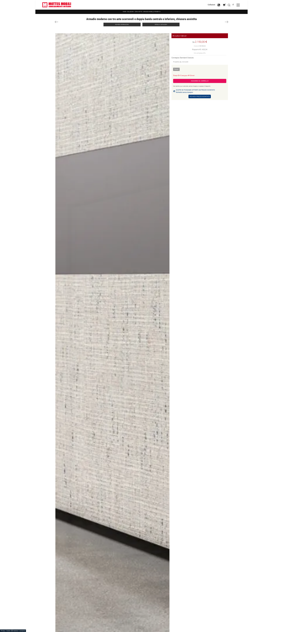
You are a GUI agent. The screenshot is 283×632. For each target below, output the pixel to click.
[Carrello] (224, 5)
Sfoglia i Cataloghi (161, 24)
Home (124, 11)
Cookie (8, 631)
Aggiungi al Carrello (199, 81)
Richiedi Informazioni (122, 24)
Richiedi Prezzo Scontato (200, 96)
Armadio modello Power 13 (151, 11)
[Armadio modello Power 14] (214, 22)
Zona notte (138, 11)
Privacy (3, 631)
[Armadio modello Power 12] (68, 22)
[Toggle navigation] (238, 4)
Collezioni (211, 5)
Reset (176, 69)
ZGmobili (185, 62)
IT (233, 5)
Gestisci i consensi (19, 631)
